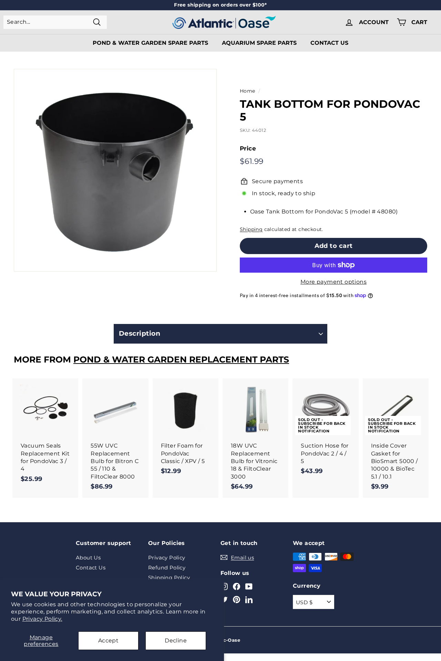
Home (247, 91)
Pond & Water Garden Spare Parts (150, 43)
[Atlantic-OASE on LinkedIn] (249, 599)
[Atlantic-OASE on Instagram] (224, 586)
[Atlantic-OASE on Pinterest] (236, 599)
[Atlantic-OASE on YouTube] (249, 586)
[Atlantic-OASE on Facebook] (236, 586)
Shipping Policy (169, 577)
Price (248, 148)
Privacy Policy (166, 557)
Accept (108, 640)
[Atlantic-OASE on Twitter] (224, 599)
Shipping (251, 229)
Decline (176, 640)
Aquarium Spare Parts (259, 43)
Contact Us (329, 43)
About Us (88, 557)
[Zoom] (115, 170)
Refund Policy (166, 567)
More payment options (333, 282)
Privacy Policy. (42, 619)
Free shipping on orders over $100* (220, 5)
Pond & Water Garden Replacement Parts (181, 359)
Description (139, 333)
